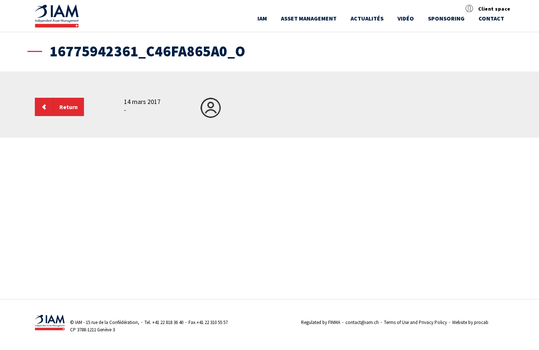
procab (481, 322)
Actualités (367, 18)
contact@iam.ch (362, 322)
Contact (491, 18)
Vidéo (405, 18)
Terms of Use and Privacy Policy (415, 322)
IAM (262, 18)
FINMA (334, 322)
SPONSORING (446, 18)
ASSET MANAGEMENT (309, 18)
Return (68, 107)
